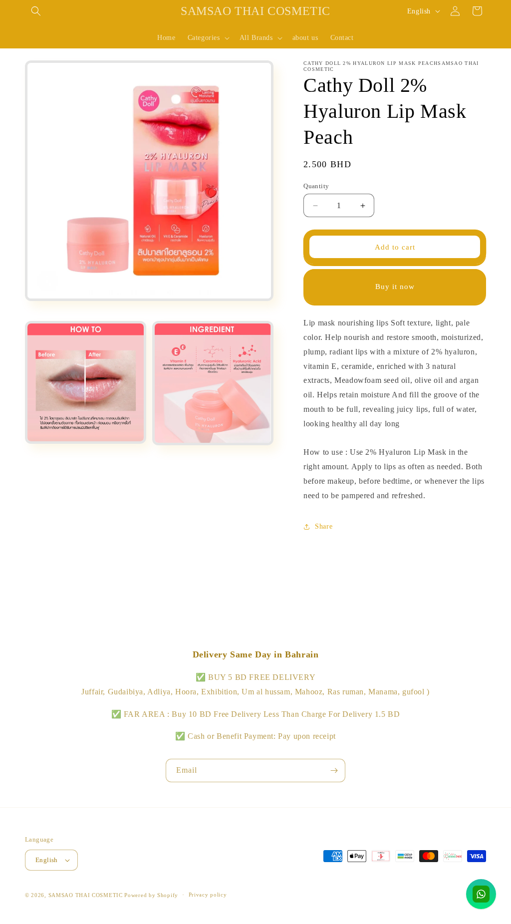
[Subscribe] (334, 770)
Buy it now (395, 287)
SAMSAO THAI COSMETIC (86, 895)
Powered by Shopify (151, 895)
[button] (36, 11)
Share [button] (323, 526)
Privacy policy (208, 895)
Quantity (316, 186)
